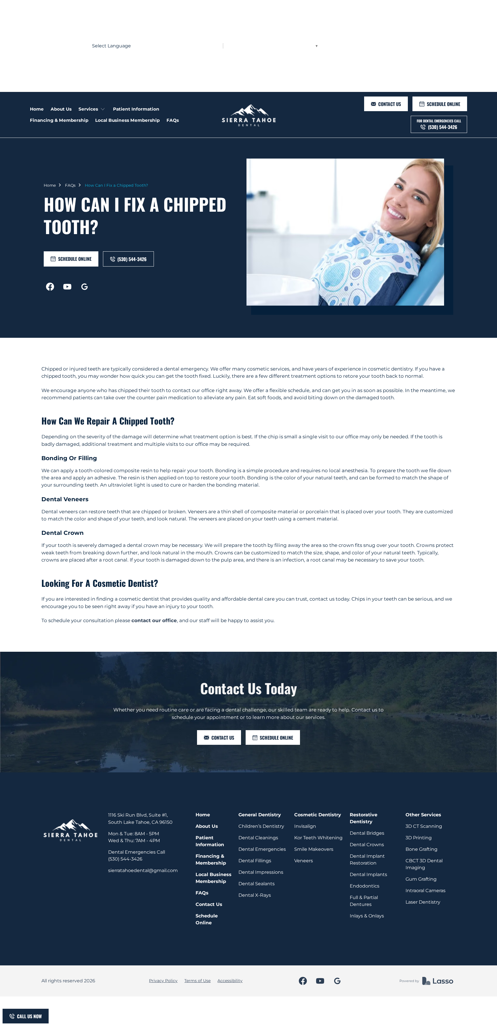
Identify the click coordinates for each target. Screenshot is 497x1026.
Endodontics (364, 886)
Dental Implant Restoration (367, 859)
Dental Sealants (256, 883)
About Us (207, 826)
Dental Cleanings (258, 837)
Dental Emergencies (262, 849)
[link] (248, 115)
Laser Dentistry (423, 902)
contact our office (154, 620)
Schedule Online (207, 919)
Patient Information (210, 841)
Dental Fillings (254, 860)
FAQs (70, 185)
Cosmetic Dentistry (317, 814)
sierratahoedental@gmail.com (143, 870)
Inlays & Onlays (367, 916)
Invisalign (305, 826)
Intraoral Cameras (426, 890)
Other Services (423, 814)
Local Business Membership (214, 878)
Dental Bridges (367, 833)
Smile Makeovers (313, 849)
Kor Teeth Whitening (318, 837)
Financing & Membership (211, 859)
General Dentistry (259, 814)
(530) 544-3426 (125, 859)
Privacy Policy (163, 980)
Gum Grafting (421, 879)
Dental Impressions (260, 872)
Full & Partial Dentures (364, 901)
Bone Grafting (421, 849)
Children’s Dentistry (261, 826)
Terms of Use (197, 980)
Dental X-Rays (254, 895)
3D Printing (419, 837)
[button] (92, 109)
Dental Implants (368, 874)
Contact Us (209, 904)
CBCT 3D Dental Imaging (424, 864)
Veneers (303, 860)
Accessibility (229, 980)
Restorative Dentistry (363, 818)
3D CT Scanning (424, 826)
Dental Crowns (367, 844)
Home (50, 185)
